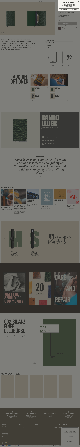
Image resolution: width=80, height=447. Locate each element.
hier (71, 6)
